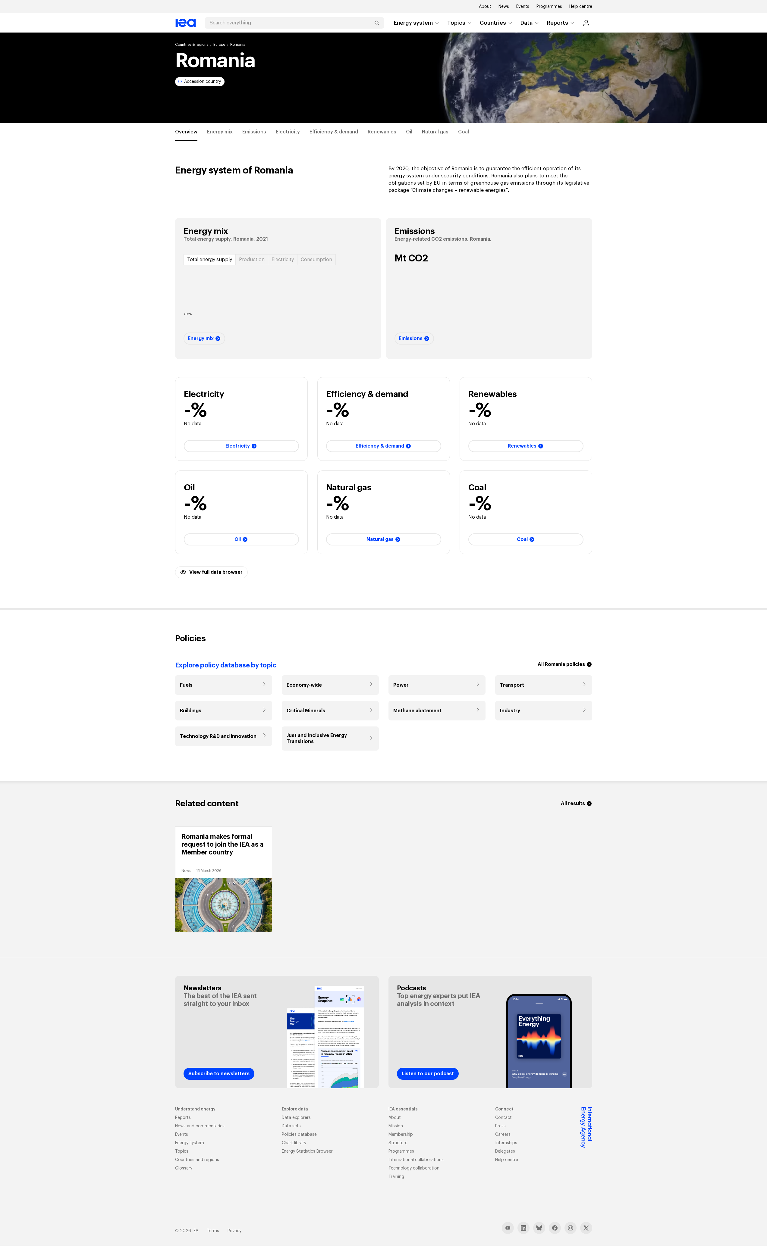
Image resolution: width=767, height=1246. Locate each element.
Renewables (382, 132)
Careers (503, 1134)
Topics (456, 23)
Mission (395, 1126)
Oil (409, 132)
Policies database (299, 1134)
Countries (493, 23)
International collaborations (416, 1160)
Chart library (294, 1143)
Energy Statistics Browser (307, 1151)
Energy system (413, 23)
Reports (557, 23)
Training (396, 1177)
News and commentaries (200, 1126)
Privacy (234, 1231)
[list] (383, 879)
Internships (506, 1143)
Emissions (254, 132)
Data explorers (296, 1118)
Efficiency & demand (334, 132)
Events (522, 7)
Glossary (183, 1168)
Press (500, 1126)
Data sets (291, 1126)
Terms (213, 1231)
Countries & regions (191, 44)
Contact (503, 1118)
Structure (397, 1143)
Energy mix (220, 132)
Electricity (288, 132)
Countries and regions (197, 1160)
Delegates (505, 1151)
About (485, 7)
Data (526, 23)
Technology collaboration (413, 1168)
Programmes (549, 7)
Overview (186, 132)
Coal (463, 132)
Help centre (580, 7)
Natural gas (435, 132)
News (503, 7)
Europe (219, 44)
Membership (400, 1134)
